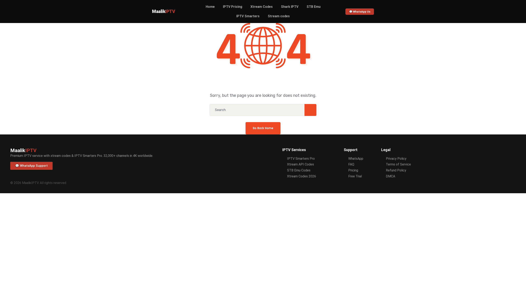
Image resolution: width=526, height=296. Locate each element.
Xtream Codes (261, 7)
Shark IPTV (289, 7)
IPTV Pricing (232, 7)
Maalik (163, 11)
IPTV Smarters (248, 16)
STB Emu (314, 7)
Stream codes (279, 16)
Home (210, 7)
